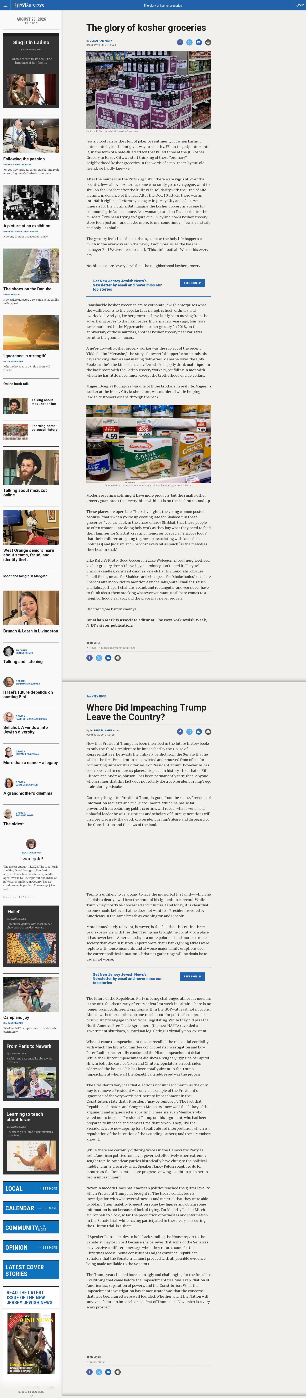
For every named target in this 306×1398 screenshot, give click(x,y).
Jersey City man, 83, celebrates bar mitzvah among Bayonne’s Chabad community (31, 171)
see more (50, 1188)
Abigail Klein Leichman (18, 165)
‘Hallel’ (13, 911)
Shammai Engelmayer (28, 684)
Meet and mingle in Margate (25, 576)
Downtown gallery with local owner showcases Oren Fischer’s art (29, 925)
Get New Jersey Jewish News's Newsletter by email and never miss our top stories (127, 285)
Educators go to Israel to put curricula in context (30, 1133)
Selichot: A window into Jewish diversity (25, 730)
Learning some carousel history (44, 428)
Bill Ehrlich (13, 295)
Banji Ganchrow (31, 853)
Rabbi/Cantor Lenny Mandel (22, 231)
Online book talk (16, 384)
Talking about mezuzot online (44, 402)
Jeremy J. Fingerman (27, 754)
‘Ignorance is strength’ (24, 355)
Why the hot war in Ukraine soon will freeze (26, 368)
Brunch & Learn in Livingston (30, 630)
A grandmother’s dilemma (27, 793)
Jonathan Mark (101, 40)
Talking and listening (23, 661)
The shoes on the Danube (27, 288)
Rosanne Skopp (25, 815)
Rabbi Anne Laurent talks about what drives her (29, 1060)
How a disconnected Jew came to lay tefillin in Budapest (31, 301)
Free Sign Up (192, 283)
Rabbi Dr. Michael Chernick (31, 719)
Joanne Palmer (32, 50)
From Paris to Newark (29, 1046)
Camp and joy (16, 1017)
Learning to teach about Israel (25, 1117)
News (93, 647)
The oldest (14, 823)
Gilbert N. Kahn (101, 730)
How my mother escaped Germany (25, 236)
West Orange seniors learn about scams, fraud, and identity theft (28, 555)
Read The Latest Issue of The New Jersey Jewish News (29, 1298)
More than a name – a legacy (30, 762)
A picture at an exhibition (26, 225)
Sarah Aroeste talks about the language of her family (31, 61)
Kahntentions (97, 1362)
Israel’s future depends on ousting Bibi (28, 694)
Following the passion (24, 158)
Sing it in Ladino (31, 42)
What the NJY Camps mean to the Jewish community (29, 1029)
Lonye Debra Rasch (27, 785)
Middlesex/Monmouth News (118, 647)
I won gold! (31, 859)
